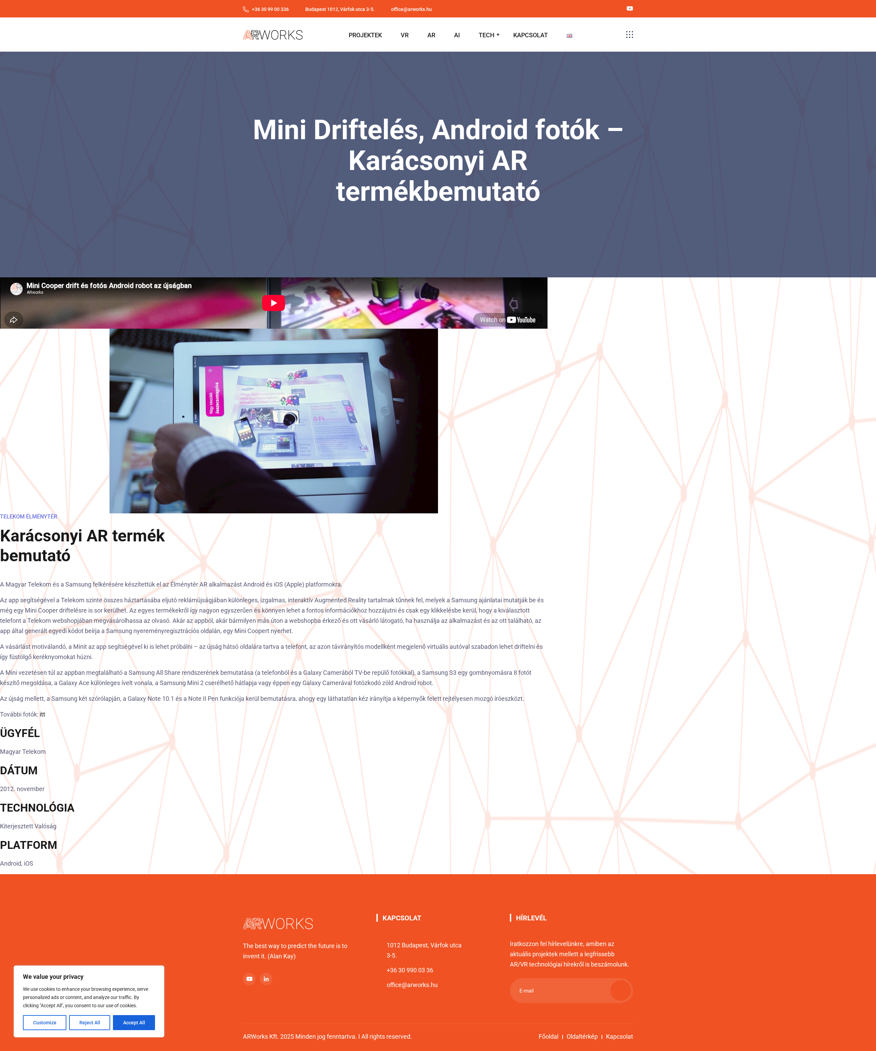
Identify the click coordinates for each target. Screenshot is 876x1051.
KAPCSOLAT (530, 35)
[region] (89, 1001)
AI (457, 35)
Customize (44, 1022)
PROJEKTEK (365, 35)
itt (42, 714)
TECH (486, 35)
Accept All (134, 1022)
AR (431, 35)
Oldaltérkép (582, 1036)
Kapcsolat (619, 1036)
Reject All (89, 1022)
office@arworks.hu (412, 984)
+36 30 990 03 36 (410, 970)
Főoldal (548, 1036)
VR (405, 35)
